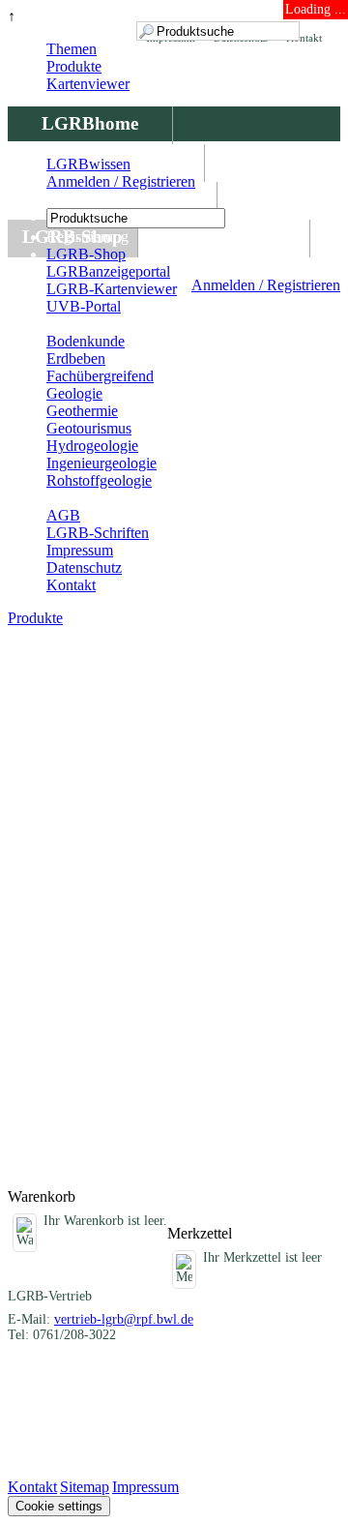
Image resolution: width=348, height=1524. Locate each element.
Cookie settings (58, 1506)
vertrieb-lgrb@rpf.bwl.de (123, 1319)
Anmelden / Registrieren (265, 285)
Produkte (74, 66)
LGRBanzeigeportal (108, 271)
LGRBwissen (224, 236)
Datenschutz (84, 567)
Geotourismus (88, 428)
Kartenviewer (88, 83)
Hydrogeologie (92, 445)
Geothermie (82, 411)
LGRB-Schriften (97, 532)
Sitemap (84, 1487)
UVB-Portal (83, 306)
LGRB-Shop (86, 254)
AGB (63, 515)
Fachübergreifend (100, 376)
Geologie (74, 393)
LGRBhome (90, 123)
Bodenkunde (85, 341)
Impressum (79, 550)
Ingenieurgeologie (101, 463)
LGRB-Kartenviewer (111, 289)
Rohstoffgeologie (99, 480)
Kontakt (71, 585)
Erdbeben (75, 358)
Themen (71, 49)
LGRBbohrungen (112, 199)
